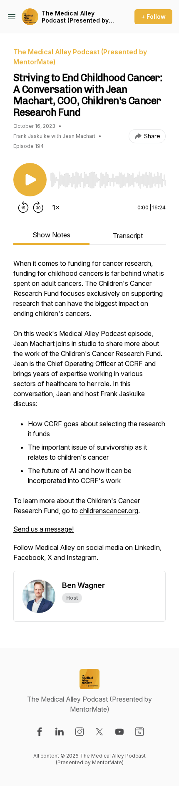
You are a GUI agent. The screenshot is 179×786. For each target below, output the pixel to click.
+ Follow (153, 16)
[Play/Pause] (30, 179)
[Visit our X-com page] (99, 731)
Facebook (28, 557)
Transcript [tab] (128, 235)
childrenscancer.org (109, 510)
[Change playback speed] (55, 207)
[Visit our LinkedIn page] (59, 731)
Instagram (82, 557)
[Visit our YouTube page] (119, 731)
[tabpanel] (89, 414)
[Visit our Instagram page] (79, 731)
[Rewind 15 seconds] (23, 207)
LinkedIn (147, 547)
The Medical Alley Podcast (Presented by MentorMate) (75, 17)
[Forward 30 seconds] (38, 207)
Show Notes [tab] (51, 235)
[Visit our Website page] (139, 731)
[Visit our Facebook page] (39, 731)
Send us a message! (43, 529)
